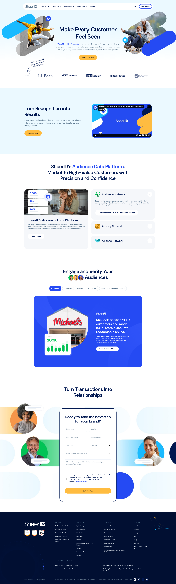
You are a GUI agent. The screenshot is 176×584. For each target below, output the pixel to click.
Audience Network (61, 536)
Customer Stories (110, 529)
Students (68, 288)
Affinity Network (60, 529)
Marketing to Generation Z (64, 569)
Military (80, 288)
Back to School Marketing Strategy (66, 565)
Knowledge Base (109, 543)
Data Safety (108, 547)
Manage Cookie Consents (115, 579)
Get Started (145, 6)
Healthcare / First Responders (112, 288)
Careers (136, 529)
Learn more (36, 236)
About (136, 526)
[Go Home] (31, 6)
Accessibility (129, 579)
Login (134, 6)
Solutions (55, 6)
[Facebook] (139, 579)
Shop (135, 540)
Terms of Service (70, 579)
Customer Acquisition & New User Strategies (118, 565)
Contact (136, 543)
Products (44, 6)
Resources (81, 6)
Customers (68, 6)
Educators (92, 288)
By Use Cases (80, 529)
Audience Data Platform (63, 526)
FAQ (135, 536)
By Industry (80, 526)
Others (78, 555)
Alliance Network (60, 533)
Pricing (92, 6)
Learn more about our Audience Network (117, 212)
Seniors (56, 288)
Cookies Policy (102, 579)
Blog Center (107, 533)
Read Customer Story (107, 349)
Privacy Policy (81, 482)
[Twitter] (143, 579)
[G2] (135, 579)
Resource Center (109, 526)
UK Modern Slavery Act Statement (86, 579)
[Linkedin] (147, 579)
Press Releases (108, 536)
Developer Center (109, 540)
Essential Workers (82, 552)
